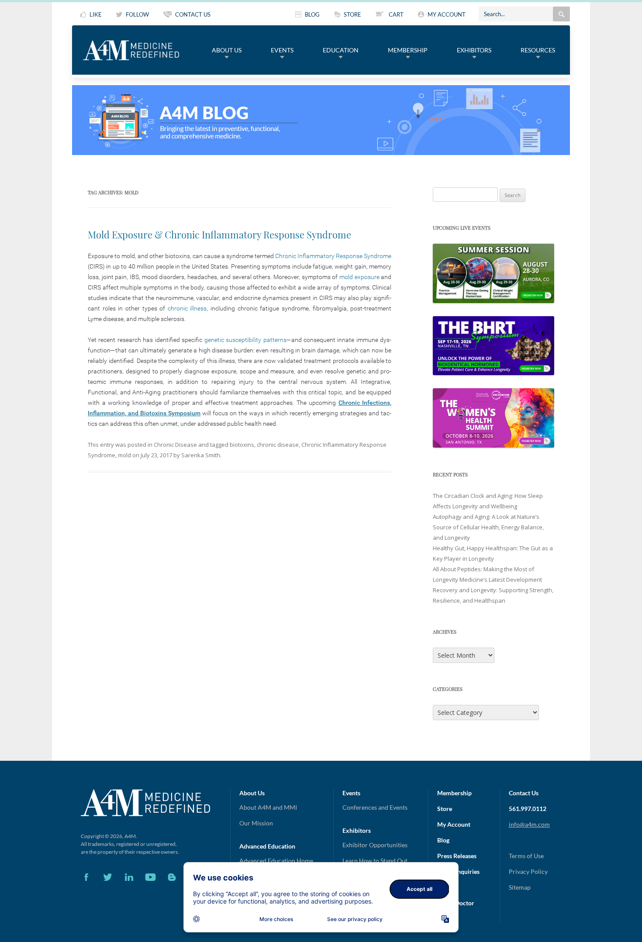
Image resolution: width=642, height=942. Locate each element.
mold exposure (359, 276)
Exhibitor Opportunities (374, 845)
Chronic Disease (175, 445)
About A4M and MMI (268, 807)
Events (282, 50)
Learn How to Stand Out (374, 860)
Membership (408, 50)
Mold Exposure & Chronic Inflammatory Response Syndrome (219, 234)
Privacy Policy (528, 871)
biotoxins (242, 445)
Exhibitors (474, 50)
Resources (538, 50)
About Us (227, 50)
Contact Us (523, 793)
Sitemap (520, 887)
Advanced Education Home (276, 860)
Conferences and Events (374, 807)
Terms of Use (526, 855)
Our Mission (256, 823)
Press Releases (456, 855)
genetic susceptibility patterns (245, 339)
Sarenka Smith (200, 455)
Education (341, 50)
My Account (453, 824)
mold (124, 455)
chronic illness (187, 308)
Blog (443, 840)
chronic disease (278, 445)
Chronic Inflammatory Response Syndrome (333, 255)
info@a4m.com (529, 824)
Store (444, 808)
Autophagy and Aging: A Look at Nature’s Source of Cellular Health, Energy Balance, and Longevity (488, 527)
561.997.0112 (527, 808)
